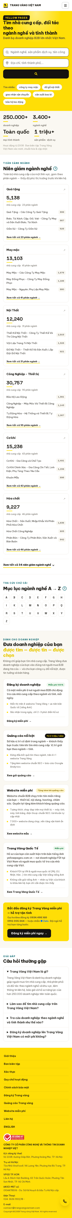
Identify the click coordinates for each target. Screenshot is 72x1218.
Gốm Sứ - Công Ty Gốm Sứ (21, 228)
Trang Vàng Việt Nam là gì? (29, 971)
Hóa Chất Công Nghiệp (19, 531)
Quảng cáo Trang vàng (18, 1103)
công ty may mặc (28, 87)
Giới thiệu (10, 1056)
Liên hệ (8, 1118)
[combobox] (36, 52)
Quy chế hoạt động (16, 1079)
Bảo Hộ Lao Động (16, 396)
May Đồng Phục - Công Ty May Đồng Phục (27, 281)
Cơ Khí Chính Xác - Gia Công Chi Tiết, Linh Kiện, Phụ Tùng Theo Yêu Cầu (30, 469)
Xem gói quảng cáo (21, 775)
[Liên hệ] (65, 1201)
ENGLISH (9, 1126)
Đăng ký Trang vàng (16, 1095)
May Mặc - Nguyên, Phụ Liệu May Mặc (27, 289)
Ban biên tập (12, 1064)
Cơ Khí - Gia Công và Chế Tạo (23, 460)
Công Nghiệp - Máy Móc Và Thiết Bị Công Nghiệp (30, 405)
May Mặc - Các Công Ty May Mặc (25, 272)
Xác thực (9, 1071)
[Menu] (65, 5)
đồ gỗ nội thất (52, 87)
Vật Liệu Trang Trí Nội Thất (21, 343)
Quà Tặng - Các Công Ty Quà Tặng (27, 212)
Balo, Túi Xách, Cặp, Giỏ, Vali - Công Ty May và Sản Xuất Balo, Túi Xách (31, 220)
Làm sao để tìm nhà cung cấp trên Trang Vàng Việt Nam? (32, 1006)
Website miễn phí (15, 1111)
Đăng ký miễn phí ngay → (29, 933)
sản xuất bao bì (43, 94)
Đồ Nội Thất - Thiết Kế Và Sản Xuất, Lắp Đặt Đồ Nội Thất (29, 351)
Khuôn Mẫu (12, 477)
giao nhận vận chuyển (17, 94)
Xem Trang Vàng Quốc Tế (25, 892)
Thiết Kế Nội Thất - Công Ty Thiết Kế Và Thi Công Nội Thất (29, 334)
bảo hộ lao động (14, 101)
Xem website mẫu (19, 833)
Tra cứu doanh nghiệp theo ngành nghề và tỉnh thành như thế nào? (35, 1020)
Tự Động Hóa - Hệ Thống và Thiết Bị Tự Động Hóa (29, 415)
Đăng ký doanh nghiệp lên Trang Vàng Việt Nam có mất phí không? (35, 1034)
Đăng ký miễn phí (19, 721)
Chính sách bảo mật (16, 1087)
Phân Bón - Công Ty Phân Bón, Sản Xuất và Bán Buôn (31, 539)
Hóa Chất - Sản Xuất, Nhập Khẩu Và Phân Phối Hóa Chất (30, 522)
